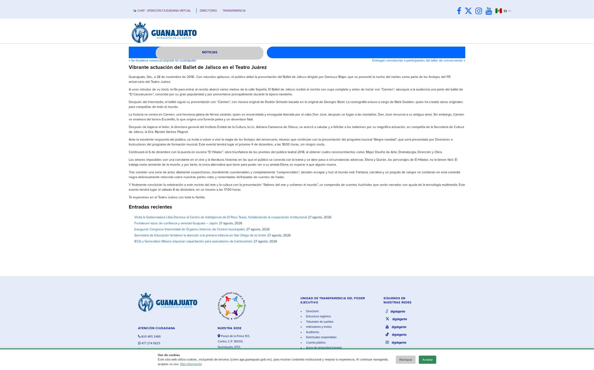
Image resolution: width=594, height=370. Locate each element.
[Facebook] (460, 11)
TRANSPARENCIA (234, 10)
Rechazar (405, 359)
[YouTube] (489, 11)
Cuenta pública (315, 342)
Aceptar (427, 359)
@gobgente (397, 311)
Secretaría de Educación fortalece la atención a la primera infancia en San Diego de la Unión (200, 235)
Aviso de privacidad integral (323, 347)
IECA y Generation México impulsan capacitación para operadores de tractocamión (193, 241)
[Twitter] (470, 11)
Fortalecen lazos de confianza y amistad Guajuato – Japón (176, 223)
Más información (191, 364)
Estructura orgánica (318, 316)
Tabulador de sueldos (319, 321)
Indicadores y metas (318, 326)
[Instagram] (479, 11)
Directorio (312, 311)
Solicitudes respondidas (321, 337)
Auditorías (312, 332)
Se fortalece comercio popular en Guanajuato (163, 60)
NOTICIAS (209, 52)
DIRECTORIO (208, 10)
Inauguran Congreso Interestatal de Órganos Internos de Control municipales (189, 229)
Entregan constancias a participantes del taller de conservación (417, 60)
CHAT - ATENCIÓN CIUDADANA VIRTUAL (164, 10)
